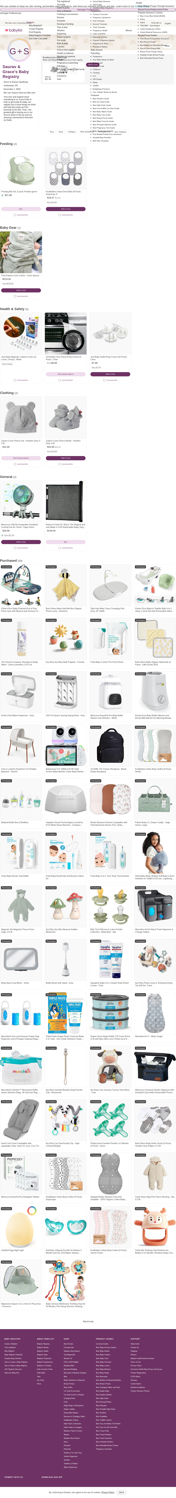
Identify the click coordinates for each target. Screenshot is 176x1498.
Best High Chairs (102, 1398)
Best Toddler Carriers (104, 1420)
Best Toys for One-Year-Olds (107, 1427)
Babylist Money (43, 1347)
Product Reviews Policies (140, 1391)
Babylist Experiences (45, 1362)
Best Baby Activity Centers (106, 1347)
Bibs (65, 1377)
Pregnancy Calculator (104, 1449)
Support (135, 1339)
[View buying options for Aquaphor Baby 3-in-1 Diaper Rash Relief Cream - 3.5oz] (110, 960)
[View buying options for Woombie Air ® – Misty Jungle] (155, 1013)
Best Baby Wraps (102, 1373)
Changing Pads (69, 1398)
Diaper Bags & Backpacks (73, 1405)
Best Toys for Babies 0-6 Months (108, 1424)
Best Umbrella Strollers (104, 1442)
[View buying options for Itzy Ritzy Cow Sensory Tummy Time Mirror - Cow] (110, 1067)
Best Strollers (101, 1413)
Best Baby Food (102, 1358)
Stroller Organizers (71, 1456)
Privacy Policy (136, 1366)
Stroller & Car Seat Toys (73, 1453)
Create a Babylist (11, 1344)
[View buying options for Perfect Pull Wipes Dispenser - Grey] (21, 692)
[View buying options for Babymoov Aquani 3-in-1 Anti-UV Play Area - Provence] (21, 1280)
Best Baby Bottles (103, 1351)
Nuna (66, 1442)
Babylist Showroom (44, 1358)
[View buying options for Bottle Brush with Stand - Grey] (66, 960)
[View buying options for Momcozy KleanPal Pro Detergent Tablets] (21, 1173)
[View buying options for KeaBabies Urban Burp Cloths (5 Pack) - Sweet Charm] (110, 1227)
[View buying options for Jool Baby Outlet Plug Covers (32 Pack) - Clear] (110, 333)
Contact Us (135, 1347)
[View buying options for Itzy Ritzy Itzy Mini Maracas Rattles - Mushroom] (66, 906)
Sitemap (134, 1380)
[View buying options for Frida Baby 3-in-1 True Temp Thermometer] (110, 853)
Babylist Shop (42, 1355)
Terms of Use (136, 1362)
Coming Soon (69, 1347)
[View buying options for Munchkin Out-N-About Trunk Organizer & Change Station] (155, 906)
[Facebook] (18, 1483)
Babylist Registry (43, 1344)
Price (52, 132)
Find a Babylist (10, 1347)
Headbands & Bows (71, 1420)
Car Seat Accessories (72, 1391)
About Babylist (45, 1339)
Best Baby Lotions (103, 1366)
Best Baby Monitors (103, 1369)
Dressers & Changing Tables (74, 1416)
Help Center (135, 1344)
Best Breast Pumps (103, 1384)
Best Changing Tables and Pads (108, 1387)
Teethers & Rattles (71, 1464)
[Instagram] (13, 1483)
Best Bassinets (101, 1377)
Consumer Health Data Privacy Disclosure (146, 1369)
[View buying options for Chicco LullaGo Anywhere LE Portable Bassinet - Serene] (21, 746)
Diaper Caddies (69, 1409)
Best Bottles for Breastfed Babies (108, 1380)
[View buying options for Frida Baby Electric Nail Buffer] (21, 853)
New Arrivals (68, 1344)
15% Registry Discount (13, 1369)
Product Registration (138, 1373)
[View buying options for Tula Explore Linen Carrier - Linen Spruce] (21, 252)
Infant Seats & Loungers (73, 1427)
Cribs (66, 1402)
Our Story (40, 1380)
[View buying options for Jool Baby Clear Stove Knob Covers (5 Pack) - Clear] (66, 333)
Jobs (39, 1377)
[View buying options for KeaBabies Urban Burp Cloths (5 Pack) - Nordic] (155, 746)
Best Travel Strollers (103, 1435)
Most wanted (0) (87, 132)
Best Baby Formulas (103, 1362)
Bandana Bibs (69, 1366)
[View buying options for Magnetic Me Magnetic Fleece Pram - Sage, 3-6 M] (21, 906)
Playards (67, 1445)
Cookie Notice (136, 1384)
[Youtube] (35, 1483)
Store (61, 132)
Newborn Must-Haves (72, 1351)
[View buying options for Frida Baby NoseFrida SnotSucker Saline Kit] (66, 853)
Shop (66, 1339)
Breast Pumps (69, 1384)
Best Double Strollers (104, 1395)
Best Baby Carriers (103, 1355)
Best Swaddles (101, 1416)
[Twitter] (30, 1483)
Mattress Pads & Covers (73, 1431)
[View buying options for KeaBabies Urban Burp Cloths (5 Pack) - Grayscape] (66, 1173)
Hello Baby (41, 1373)
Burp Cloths (68, 1387)
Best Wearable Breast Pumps (107, 1445)
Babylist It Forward (44, 1366)
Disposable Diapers (71, 1413)
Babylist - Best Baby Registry (13, 30)
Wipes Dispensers (70, 1467)
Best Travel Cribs (102, 1431)
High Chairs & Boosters (72, 1424)
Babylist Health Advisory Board (142, 1358)
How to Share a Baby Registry (16, 1366)
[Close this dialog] (0, 2)
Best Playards (101, 1405)
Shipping (134, 1351)
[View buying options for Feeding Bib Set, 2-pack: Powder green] (21, 168)
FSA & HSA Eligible (71, 1362)
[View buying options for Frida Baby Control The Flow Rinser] (110, 639)
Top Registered (69, 1355)
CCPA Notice (135, 1377)
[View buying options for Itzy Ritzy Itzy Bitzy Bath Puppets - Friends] (66, 639)
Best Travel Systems (104, 1438)
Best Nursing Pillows (103, 1402)
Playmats (67, 1449)
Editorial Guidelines (138, 1387)
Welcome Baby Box (12, 1373)
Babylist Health (42, 1351)
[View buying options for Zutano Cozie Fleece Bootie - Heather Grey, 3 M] (66, 417)
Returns (133, 1355)
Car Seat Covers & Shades (74, 1395)
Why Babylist (9, 1351)
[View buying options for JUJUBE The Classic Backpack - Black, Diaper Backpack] (110, 746)
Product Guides (105, 1339)
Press (39, 1384)
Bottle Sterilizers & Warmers (74, 1380)
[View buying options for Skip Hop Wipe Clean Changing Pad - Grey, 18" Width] (110, 585)
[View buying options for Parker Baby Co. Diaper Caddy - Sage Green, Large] (155, 799)
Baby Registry (13, 1339)
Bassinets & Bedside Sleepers (75, 1373)
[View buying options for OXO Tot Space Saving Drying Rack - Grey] (66, 692)
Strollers (67, 1460)
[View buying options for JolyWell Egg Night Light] (21, 1227)
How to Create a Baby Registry (16, 1362)
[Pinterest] (24, 1483)
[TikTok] (7, 1483)
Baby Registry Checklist (14, 1355)
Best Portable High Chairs (105, 1409)
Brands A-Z (68, 1358)
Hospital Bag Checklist (13, 1358)
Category (72, 132)
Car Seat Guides (102, 1344)
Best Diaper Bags (102, 1391)
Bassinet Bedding (70, 1369)
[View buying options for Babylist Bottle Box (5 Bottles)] (21, 799)
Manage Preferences (88, 9)
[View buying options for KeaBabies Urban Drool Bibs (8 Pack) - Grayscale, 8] (66, 168)
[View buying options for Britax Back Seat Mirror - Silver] (21, 960)
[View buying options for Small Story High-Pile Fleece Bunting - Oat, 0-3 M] (155, 1173)
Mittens (66, 1435)
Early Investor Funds (45, 1369)
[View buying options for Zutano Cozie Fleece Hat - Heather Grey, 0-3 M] (21, 417)
